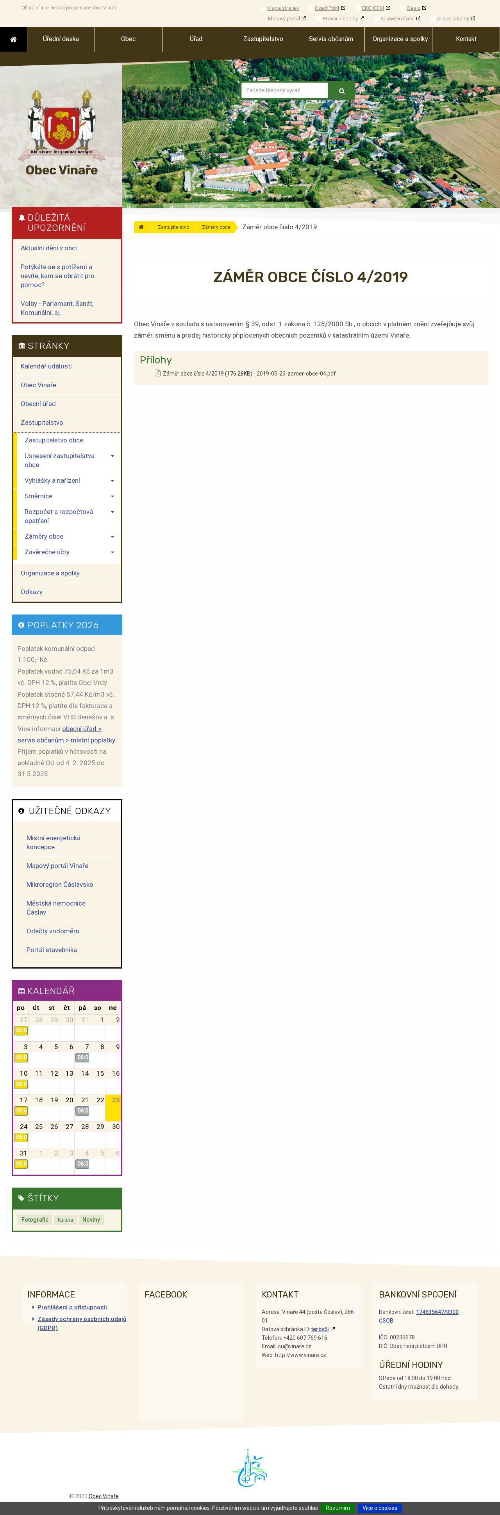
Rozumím (338, 1508)
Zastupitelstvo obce (54, 440)
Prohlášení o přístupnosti (72, 1307)
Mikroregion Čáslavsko (60, 884)
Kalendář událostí (46, 366)
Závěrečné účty (47, 552)
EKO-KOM (373, 8)
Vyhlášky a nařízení (52, 480)
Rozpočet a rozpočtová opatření (59, 516)
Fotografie (34, 1220)
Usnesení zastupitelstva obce (60, 460)
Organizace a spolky (50, 573)
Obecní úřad (38, 404)
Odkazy (32, 592)
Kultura (65, 1220)
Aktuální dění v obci (49, 248)
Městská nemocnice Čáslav (56, 907)
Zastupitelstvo (173, 227)
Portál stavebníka (52, 950)
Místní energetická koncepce (53, 842)
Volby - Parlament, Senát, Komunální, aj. (57, 308)
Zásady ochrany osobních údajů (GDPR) (82, 1324)
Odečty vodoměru (53, 931)
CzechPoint (327, 8)
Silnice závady (453, 19)
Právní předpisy (340, 19)
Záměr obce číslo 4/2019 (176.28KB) (208, 373)
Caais (413, 8)
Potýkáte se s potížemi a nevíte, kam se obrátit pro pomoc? (58, 276)
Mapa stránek (283, 8)
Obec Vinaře (38, 385)
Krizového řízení (397, 19)
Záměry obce (216, 227)
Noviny (91, 1220)
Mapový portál (284, 19)
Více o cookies (379, 1508)
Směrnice (38, 496)
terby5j (320, 1329)
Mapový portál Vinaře (57, 866)
